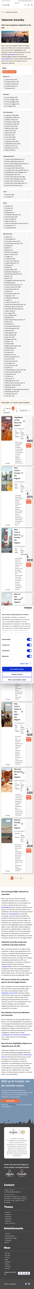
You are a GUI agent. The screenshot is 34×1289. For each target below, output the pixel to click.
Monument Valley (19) (12, 326)
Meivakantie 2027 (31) (12, 174)
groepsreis (11, 54)
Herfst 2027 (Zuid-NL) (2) (13, 185)
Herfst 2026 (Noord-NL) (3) (14, 161)
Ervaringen (8, 1240)
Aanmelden (10, 1101)
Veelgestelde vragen (11, 1238)
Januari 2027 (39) (11, 126)
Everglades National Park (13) (15, 280)
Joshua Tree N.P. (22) (12, 302)
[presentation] (3, 428)
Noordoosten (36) (11, 217)
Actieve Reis (8, 1219)
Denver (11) (8, 276)
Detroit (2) (8, 278)
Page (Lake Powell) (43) (13, 346)
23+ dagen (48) (10, 106)
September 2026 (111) (12, 117)
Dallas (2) (8, 267)
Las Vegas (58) (10, 313)
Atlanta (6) (9, 246)
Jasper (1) (8, 300)
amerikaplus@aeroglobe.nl (26, 1)
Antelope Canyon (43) (12, 241)
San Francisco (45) (11, 365)
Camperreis (8, 1217)
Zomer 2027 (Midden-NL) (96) (15, 179)
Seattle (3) (8, 367)
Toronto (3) (9, 376)
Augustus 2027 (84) (11, 141)
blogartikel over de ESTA (9, 993)
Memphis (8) (9, 317)
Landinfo (7, 1234)
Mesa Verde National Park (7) (15, 320)
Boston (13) (9, 250)
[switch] (29, 645)
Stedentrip (8, 1221)
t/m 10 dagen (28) (11, 97)
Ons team (7, 1255)
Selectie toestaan (17, 674)
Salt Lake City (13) (11, 361)
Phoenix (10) (9, 350)
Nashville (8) (9, 330)
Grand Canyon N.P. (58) (13, 287)
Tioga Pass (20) (10, 374)
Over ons (7, 1253)
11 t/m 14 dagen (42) (11, 99)
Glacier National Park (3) (13, 285)
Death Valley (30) (11, 269)
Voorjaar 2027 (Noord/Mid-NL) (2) (16, 170)
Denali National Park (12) (13, 274)
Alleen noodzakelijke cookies (17, 679)
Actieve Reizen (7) (11, 86)
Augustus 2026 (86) (11, 115)
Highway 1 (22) (10, 296)
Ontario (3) (9, 341)
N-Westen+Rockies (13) (12, 215)
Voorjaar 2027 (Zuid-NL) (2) (14, 168)
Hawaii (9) (8, 210)
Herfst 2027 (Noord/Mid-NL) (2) (16, 183)
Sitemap (7, 1268)
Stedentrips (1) (10, 88)
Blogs (6, 1260)
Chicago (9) (9, 265)
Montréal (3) (9, 324)
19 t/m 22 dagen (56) (12, 104)
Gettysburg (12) (10, 283)
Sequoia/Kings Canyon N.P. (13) (15, 370)
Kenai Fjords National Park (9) (15, 304)
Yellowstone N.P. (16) (12, 391)
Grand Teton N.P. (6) (12, 289)
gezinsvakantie (6, 907)
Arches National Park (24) (14, 243)
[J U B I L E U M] (17, 4)
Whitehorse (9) (10, 387)
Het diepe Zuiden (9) (12, 293)
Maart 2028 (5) (10, 150)
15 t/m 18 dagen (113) (12, 102)
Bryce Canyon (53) (11, 254)
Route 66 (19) (9, 359)
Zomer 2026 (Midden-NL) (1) (14, 159)
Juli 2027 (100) (10, 139)
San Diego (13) (10, 363)
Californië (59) (10, 259)
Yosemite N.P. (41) (11, 394)
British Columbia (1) (11, 252)
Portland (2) (9, 352)
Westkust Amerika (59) (12, 385)
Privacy (7, 1264)
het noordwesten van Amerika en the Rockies (15, 1033)
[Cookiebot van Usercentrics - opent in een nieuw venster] (24, 608)
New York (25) (10, 337)
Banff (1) (8, 248)
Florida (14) (9, 208)
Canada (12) (9, 197)
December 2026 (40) (12, 124)
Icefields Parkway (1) (12, 298)
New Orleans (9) (10, 335)
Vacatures (8, 1262)
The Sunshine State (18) (13, 372)
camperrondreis (6, 966)
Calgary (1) (8, 256)
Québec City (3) (10, 354)
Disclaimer (8, 1266)
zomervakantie (13, 914)
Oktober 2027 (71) (11, 146)
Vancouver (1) (9, 378)
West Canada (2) (10, 221)
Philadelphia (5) (10, 348)
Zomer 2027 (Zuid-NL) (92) (14, 181)
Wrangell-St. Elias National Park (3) (17, 389)
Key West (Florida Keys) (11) (14, 309)
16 (16, 411)
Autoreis (7, 1212)
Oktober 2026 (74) (11, 120)
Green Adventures (10, 1223)
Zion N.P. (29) (9, 396)
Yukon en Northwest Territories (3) (16, 223)
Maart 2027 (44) (10, 130)
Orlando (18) (9, 344)
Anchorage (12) (10, 239)
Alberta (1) (8, 237)
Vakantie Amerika (9, 72)
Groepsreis (8, 1214)
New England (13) (11, 333)
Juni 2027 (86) (10, 137)
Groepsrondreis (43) (12, 82)
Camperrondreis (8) (11, 84)
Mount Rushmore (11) (12, 328)
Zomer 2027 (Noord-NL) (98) (15, 177)
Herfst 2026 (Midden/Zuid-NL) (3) (16, 164)
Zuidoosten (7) (10, 225)
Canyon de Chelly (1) (12, 261)
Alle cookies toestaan (17, 669)
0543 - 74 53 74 (6, 1)
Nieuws (7, 1242)
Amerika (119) (9, 195)
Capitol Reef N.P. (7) (12, 263)
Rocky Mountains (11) (12, 357)
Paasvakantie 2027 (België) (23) (16, 172)
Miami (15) (8, 322)
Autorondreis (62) (11, 79)
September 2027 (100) (12, 143)
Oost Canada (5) (10, 219)
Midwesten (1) (9, 212)
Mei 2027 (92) (10, 135)
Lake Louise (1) (10, 311)
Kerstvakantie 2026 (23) (13, 166)
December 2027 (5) (11, 148)
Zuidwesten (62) (10, 228)
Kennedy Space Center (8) (14, 307)
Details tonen (24, 663)
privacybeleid (12, 1105)
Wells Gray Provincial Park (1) (15, 383)
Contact (7, 1257)
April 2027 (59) (10, 133)
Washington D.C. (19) (12, 381)
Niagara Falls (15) (11, 339)
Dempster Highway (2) (12, 272)
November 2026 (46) (12, 122)
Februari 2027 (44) (11, 128)
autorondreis (5, 59)
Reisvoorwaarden (10, 1236)
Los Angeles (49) (10, 315)
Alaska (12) (8, 206)
